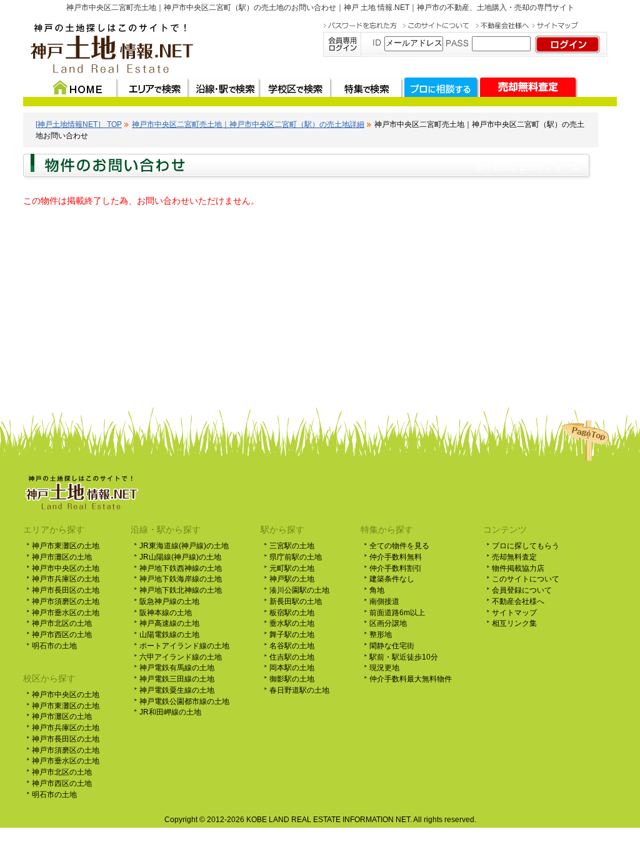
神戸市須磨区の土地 (65, 601)
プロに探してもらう (525, 545)
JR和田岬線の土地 (170, 712)
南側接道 (384, 601)
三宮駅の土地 (291, 545)
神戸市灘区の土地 (62, 557)
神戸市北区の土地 (62, 623)
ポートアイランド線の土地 (184, 645)
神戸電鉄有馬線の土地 (176, 667)
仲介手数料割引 (395, 568)
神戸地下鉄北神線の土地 (180, 590)
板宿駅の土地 (291, 612)
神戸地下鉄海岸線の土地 (180, 579)
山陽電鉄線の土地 (169, 634)
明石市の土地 (54, 645)
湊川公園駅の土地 (299, 590)
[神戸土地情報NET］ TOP (79, 124)
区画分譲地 (388, 623)
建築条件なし (391, 579)
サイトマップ (514, 612)
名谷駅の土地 (291, 645)
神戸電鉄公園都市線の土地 (184, 701)
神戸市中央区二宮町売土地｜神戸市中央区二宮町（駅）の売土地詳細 (248, 124)
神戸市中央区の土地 (65, 568)
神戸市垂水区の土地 (65, 612)
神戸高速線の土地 (169, 623)
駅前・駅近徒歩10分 (403, 657)
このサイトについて (525, 579)
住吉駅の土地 (291, 657)
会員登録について (522, 590)
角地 (376, 590)
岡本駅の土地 (291, 667)
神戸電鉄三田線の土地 (176, 679)
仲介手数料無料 (395, 557)
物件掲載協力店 (518, 568)
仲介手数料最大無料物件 (410, 679)
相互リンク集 (514, 623)
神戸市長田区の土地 (65, 590)
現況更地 (384, 667)
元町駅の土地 (291, 568)
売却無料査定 (514, 557)
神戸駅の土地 (291, 579)
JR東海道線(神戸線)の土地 (184, 545)
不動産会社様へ (518, 601)
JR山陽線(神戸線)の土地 (180, 557)
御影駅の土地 (291, 679)
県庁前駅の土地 (295, 557)
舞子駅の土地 (291, 634)
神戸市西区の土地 (62, 634)
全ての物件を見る (399, 545)
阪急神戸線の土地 (169, 601)
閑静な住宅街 (391, 645)
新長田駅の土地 (295, 601)
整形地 (380, 634)
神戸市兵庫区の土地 (65, 579)
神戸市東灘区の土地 (65, 545)
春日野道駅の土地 (299, 690)
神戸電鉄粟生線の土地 (176, 690)
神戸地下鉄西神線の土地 (180, 568)
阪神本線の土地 (165, 612)
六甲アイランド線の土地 (180, 657)
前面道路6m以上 (397, 612)
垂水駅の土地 (291, 623)
